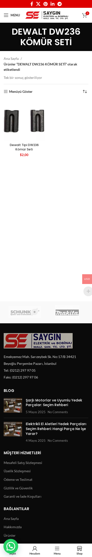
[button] (10, 546)
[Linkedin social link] (52, 4)
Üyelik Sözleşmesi (17, 471)
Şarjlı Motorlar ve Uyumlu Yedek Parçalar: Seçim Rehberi (54, 403)
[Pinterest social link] (45, 4)
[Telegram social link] (59, 4)
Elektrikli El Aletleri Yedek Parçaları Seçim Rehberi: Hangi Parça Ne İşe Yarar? (56, 428)
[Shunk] (25, 312)
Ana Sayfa (11, 58)
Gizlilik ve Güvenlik (18, 488)
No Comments (58, 412)
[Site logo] (47, 15)
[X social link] (38, 4)
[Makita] (67, 312)
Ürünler (10, 535)
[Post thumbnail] (13, 406)
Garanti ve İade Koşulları (22, 496)
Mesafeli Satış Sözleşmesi (23, 463)
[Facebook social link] (32, 4)
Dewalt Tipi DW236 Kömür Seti (24, 147)
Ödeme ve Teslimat (18, 479)
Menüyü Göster (21, 92)
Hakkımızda (13, 527)
